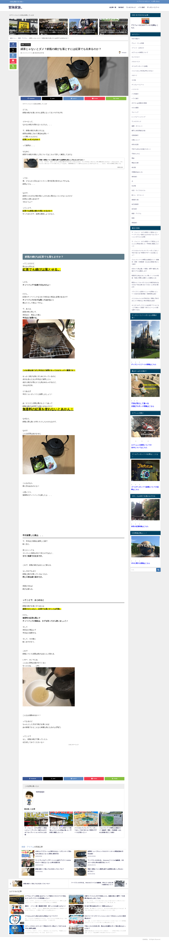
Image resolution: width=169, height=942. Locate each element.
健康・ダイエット (137, 126)
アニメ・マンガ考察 (138, 43)
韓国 (133, 218)
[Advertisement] (73, 232)
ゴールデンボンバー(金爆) (140, 66)
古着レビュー (136, 140)
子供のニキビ (136, 153)
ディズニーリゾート (153, 7)
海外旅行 (121, 7)
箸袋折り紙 (135, 199)
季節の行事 (135, 163)
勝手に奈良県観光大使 (138, 130)
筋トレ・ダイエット (138, 195)
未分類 (134, 167)
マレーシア (135, 112)
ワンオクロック (131, 7)
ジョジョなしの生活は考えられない (143, 70)
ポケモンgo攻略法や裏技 (139, 103)
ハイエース (135, 89)
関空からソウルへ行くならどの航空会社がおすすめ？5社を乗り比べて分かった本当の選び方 (145, 285)
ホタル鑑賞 (135, 107)
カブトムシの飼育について (140, 52)
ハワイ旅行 (141, 7)
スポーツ (134, 75)
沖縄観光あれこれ (137, 172)
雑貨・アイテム (25, 44)
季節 (133, 158)
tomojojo (124, 52)
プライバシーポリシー (144, 1)
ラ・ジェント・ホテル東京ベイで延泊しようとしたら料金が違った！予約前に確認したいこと (145, 244)
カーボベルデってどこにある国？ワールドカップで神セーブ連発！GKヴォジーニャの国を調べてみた (145, 307)
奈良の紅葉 (135, 144)
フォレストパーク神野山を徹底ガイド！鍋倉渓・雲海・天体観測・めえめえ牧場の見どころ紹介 (145, 262)
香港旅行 (134, 222)
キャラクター (136, 57)
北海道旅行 (135, 135)
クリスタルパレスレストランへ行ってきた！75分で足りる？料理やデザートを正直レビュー (145, 253)
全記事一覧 (112, 7)
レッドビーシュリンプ (138, 116)
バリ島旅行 (135, 94)
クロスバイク (136, 61)
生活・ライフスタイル (138, 190)
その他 (134, 80)
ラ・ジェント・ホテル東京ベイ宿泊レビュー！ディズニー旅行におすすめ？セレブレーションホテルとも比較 (145, 235)
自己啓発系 (135, 204)
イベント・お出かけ (138, 47)
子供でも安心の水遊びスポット (141, 149)
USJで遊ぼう (136, 38)
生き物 (134, 185)
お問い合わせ (156, 1)
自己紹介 (134, 209)
